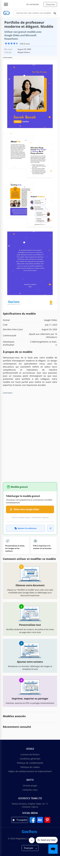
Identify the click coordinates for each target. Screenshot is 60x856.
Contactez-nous (30, 789)
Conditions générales (30, 758)
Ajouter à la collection (27, 528)
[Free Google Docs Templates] (6, 13)
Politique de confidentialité (30, 763)
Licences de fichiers (30, 754)
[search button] (54, 13)
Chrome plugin (30, 785)
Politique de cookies (30, 767)
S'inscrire (50, 4)
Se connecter (32, 4)
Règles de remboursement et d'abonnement (30, 771)
